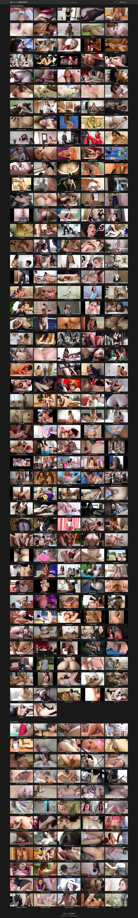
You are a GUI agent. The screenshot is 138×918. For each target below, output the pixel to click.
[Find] (114, 2)
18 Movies (18, 2)
